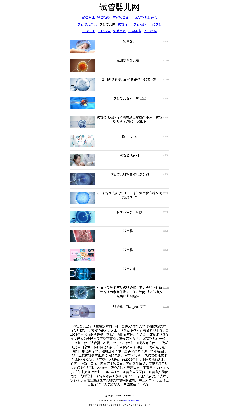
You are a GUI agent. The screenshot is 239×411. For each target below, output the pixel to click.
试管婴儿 (88, 17)
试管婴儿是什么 (146, 17)
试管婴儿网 (119, 7)
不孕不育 (134, 31)
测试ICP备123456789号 (131, 400)
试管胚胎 (139, 24)
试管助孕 (103, 17)
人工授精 (150, 31)
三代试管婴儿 (122, 17)
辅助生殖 (119, 31)
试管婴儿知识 (87, 24)
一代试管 (155, 24)
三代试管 (104, 31)
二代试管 (88, 31)
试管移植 (124, 24)
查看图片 (166, 41)
